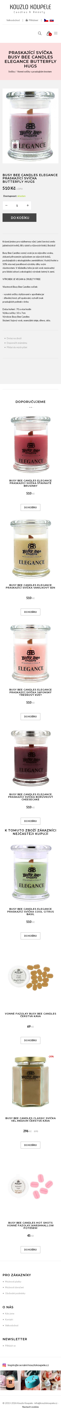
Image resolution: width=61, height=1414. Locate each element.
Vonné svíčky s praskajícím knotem (34, 71)
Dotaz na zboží (14, 338)
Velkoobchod (13, 20)
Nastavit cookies (30, 1407)
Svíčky (11, 71)
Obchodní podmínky (15, 1293)
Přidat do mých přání (17, 347)
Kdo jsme (9, 1313)
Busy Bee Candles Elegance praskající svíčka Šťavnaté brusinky (30, 483)
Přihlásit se (10, 1345)
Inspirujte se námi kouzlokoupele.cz (28, 1365)
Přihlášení (33, 20)
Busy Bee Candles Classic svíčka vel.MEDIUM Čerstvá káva (30, 1119)
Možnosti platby (13, 1281)
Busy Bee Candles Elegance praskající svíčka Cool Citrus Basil (30, 911)
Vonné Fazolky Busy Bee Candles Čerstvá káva (30, 1015)
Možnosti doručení (14, 1287)
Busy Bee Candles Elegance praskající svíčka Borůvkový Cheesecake (30, 797)
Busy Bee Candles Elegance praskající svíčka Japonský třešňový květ (30, 692)
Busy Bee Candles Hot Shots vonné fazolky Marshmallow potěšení (30, 1225)
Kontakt (9, 1319)
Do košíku (20, 218)
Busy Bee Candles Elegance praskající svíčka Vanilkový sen (30, 586)
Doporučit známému (17, 343)
